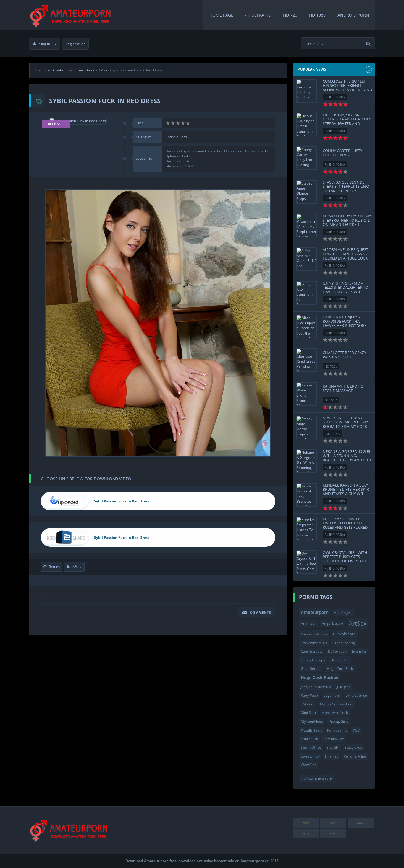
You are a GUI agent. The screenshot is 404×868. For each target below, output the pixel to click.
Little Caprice (356, 695)
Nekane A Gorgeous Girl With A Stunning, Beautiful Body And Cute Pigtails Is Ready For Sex (347, 457)
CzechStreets (312, 651)
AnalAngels (343, 612)
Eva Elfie (359, 651)
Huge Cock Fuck (340, 668)
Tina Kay (331, 756)
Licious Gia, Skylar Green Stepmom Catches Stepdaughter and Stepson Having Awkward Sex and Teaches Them (347, 125)
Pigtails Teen (311, 730)
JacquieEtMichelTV (316, 686)
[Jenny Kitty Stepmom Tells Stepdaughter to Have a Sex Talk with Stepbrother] (306, 293)
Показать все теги (316, 778)
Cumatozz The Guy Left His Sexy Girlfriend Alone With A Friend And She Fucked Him (347, 87)
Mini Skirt (308, 712)
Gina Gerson (311, 668)
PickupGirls (338, 721)
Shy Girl (333, 747)
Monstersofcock (334, 712)
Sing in (44, 43)
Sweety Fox (310, 756)
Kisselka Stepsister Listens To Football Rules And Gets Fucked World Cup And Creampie (345, 527)
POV (356, 730)
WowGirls (308, 764)
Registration (75, 43)
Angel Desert (332, 623)
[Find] (369, 43)
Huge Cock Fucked (320, 677)
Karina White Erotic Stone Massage (343, 388)
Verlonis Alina (355, 756)
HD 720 (290, 15)
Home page (221, 15)
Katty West (309, 695)
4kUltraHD (332, 433)
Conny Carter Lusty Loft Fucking (342, 152)
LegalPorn (332, 695)
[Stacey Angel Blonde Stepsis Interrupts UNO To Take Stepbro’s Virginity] (306, 192)
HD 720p (330, 366)
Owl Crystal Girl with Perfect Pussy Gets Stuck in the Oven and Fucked (345, 558)
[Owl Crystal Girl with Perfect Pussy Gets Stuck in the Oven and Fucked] (306, 562)
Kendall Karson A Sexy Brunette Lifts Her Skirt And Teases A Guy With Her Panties (347, 491)
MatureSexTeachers (336, 704)
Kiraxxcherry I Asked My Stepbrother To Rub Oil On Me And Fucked (347, 220)
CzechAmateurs (314, 642)
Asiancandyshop (314, 634)
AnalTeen (308, 623)
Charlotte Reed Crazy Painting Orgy (344, 354)
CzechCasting (343, 642)
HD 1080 (317, 15)
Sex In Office (311, 747)
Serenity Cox (333, 738)
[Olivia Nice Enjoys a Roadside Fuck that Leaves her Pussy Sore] (306, 326)
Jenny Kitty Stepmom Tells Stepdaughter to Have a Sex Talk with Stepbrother (345, 289)
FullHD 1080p (334, 97)
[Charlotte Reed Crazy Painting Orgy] (306, 360)
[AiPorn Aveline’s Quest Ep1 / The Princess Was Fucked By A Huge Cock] (306, 259)
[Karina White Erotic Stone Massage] (306, 394)
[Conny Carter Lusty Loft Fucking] (306, 158)
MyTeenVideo (312, 721)
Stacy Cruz (353, 747)
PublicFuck (309, 738)
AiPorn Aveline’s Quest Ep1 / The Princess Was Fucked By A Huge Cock (345, 253)
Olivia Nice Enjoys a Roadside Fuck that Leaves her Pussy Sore (344, 321)
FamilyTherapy (313, 660)
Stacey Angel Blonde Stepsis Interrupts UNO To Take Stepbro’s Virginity (346, 188)
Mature (309, 704)
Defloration (337, 651)
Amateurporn (315, 612)
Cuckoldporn (344, 634)
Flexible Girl (340, 660)
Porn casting (337, 730)
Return (54, 566)
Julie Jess (343, 686)
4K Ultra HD (258, 15)
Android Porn (353, 15)
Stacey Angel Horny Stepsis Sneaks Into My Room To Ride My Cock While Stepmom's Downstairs (345, 426)
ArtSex (357, 623)
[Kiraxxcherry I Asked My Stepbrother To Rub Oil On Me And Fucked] (306, 225)
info (75, 566)
